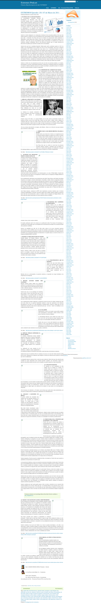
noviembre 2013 (69, 245)
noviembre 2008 (69, 323)
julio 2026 (68, 29)
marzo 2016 (68, 205)
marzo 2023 (68, 86)
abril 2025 (68, 50)
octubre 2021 (69, 110)
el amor (41, 592)
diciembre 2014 (69, 226)
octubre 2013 (69, 246)
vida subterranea (52, 599)
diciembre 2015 (69, 209)
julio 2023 (68, 80)
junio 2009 (68, 313)
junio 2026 (68, 30)
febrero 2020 (69, 138)
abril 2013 (68, 255)
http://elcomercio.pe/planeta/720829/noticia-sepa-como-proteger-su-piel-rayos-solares (44, 330)
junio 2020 (68, 132)
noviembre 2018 (69, 159)
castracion (33, 592)
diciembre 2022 (69, 90)
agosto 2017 (69, 181)
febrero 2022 (69, 104)
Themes (69, 347)
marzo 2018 (68, 171)
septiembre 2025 (70, 43)
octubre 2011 (69, 280)
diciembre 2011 (69, 277)
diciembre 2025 (69, 39)
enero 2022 (68, 106)
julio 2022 (68, 97)
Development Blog (72, 341)
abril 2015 (68, 221)
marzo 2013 (68, 256)
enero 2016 (68, 208)
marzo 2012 (68, 273)
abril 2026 (68, 33)
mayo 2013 (68, 253)
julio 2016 (68, 199)
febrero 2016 (69, 206)
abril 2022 (68, 101)
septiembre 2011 (70, 282)
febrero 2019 (69, 155)
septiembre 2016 (70, 196)
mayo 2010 (68, 299)
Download (38, 585)
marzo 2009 (68, 317)
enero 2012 (68, 276)
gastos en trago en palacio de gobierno (34, 593)
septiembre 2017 (70, 179)
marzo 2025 (68, 52)
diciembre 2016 (69, 192)
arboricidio (23, 592)
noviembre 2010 (69, 296)
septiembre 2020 (70, 128)
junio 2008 (68, 330)
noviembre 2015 (69, 211)
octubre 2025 (69, 42)
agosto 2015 (69, 215)
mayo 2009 (68, 314)
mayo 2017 (68, 185)
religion (49, 597)
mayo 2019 (68, 151)
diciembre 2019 (69, 141)
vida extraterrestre (44, 599)
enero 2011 (68, 293)
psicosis (53, 596)
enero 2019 (68, 157)
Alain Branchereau (33, 590)
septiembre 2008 (70, 326)
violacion (58, 599)
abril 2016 (68, 203)
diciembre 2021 (69, 107)
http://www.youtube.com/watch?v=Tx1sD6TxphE (36, 257)
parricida (43, 596)
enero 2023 (68, 88)
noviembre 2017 (69, 177)
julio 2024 (68, 63)
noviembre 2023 (69, 74)
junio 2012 (68, 269)
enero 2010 (68, 304)
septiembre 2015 (70, 213)
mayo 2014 (68, 236)
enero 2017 (68, 191)
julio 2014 (68, 233)
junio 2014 (68, 235)
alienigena (47, 590)
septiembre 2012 (70, 265)
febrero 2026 (69, 36)
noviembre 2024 (69, 57)
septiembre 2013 (70, 248)
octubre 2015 (69, 212)
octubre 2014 (69, 229)
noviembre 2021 (69, 108)
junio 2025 (68, 47)
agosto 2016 (69, 198)
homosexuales (46, 593)
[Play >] (22, 583)
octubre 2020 (69, 127)
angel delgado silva (54, 590)
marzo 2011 (68, 290)
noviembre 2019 (69, 142)
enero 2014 (68, 242)
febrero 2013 (69, 257)
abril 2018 (68, 169)
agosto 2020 (69, 130)
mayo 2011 (68, 287)
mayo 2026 (68, 32)
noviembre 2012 (69, 262)
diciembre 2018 (69, 158)
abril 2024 (68, 67)
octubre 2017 (69, 178)
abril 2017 (68, 186)
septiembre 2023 (70, 77)
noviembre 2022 (69, 91)
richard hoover (55, 597)
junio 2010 (68, 297)
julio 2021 (68, 114)
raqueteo (38, 597)
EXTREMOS (53, 7)
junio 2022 (68, 98)
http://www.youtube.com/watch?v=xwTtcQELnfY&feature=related (39, 152)
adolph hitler (26, 590)
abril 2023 (68, 84)
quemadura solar (32, 597)
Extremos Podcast (29, 2)
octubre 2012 (69, 263)
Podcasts (77, 7)
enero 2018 (68, 174)
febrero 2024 (69, 70)
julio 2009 (68, 311)
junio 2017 (68, 184)
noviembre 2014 (69, 228)
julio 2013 (68, 250)
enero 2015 (68, 225)
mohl (57, 595)
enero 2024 (68, 71)
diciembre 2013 (69, 243)
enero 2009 (68, 320)
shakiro (34, 599)
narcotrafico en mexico (26, 596)
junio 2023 (68, 81)
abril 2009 (68, 316)
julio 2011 (68, 284)
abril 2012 (68, 272)
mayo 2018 (68, 168)
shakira (30, 599)
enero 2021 (68, 123)
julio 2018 (68, 165)
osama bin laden (37, 596)
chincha (38, 592)
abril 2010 (68, 300)
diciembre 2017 (69, 175)
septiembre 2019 (70, 145)
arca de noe (28, 592)
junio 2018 (68, 167)
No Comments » (59, 588)
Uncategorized (26, 588)
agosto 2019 (69, 147)
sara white (26, 599)
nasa (32, 596)
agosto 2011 (69, 283)
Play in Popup (34, 585)
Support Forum (71, 344)
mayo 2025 (68, 49)
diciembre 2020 (69, 124)
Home (47, 7)
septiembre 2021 (70, 111)
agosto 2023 (69, 79)
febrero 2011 (69, 292)
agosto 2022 (69, 96)
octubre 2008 (69, 324)
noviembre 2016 (69, 194)
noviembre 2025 (69, 40)
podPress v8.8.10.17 (86, 358)
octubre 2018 (69, 161)
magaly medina (44, 595)
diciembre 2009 (69, 306)
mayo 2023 (68, 83)
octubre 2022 (69, 93)
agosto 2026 (69, 27)
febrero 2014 (69, 240)
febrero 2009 (69, 319)
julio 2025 (68, 46)
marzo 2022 (68, 103)
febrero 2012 (69, 274)
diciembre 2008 (69, 321)
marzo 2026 (68, 35)
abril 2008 (68, 333)
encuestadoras (57, 592)
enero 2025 (68, 54)
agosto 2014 (69, 232)
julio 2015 (68, 216)
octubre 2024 (69, 59)
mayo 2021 (68, 117)
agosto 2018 (69, 164)
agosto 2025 (69, 44)
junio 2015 (68, 218)
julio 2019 (68, 148)
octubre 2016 (69, 195)
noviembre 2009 (69, 307)
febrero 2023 (69, 87)
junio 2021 (68, 115)
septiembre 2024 (70, 60)
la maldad (39, 595)
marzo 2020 (68, 137)
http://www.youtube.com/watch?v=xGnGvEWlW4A (36, 278)
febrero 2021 (69, 121)
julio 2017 (68, 182)
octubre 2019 (69, 144)
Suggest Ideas (71, 342)
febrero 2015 (69, 223)
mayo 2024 (68, 66)
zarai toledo (23, 600)
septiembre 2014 (70, 230)
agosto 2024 (69, 61)
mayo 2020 (68, 134)
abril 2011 (68, 289)
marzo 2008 (68, 334)
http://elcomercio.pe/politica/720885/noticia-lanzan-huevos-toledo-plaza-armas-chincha (44, 562)
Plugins (69, 345)
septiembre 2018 (70, 162)
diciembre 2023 (69, 73)
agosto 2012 (69, 266)
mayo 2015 (68, 219)
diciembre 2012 (69, 260)
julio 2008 (68, 328)
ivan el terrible (53, 593)
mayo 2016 (68, 202)
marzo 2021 (68, 120)
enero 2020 (68, 140)
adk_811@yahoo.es (29, 495)
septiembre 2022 (70, 94)
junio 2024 (68, 64)
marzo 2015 (68, 222)
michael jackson (52, 595)
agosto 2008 (69, 327)
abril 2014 (68, 238)
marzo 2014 (68, 239)
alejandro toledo (41, 590)
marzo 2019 (68, 154)
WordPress (65, 355)
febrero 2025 (69, 53)
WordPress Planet (72, 348)
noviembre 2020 (69, 125)
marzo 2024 (68, 69)
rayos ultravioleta (44, 597)
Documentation (71, 340)
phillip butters (48, 596)
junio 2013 (68, 252)
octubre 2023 (69, 76)
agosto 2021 (69, 113)
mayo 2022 (68, 100)
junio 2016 (68, 201)
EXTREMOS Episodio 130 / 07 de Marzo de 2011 (40, 12)
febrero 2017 (69, 189)
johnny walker (33, 595)
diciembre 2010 (69, 294)
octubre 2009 (69, 309)
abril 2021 (68, 118)
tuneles (38, 599)
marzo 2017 (68, 188)
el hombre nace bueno (49, 592)
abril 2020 (68, 135)
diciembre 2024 (69, 56)
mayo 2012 (68, 270)
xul (61, 599)
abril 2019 (68, 152)
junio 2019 (68, 150)
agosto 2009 (69, 310)
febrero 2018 (69, 172)
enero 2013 (68, 259)
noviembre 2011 (69, 279)
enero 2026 (68, 37)
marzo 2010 (68, 301)
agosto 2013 (69, 249)
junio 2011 (68, 286)
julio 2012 (68, 267)
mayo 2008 (68, 331)
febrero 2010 (69, 303)
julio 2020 (68, 131)
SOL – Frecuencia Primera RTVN (65, 7)
